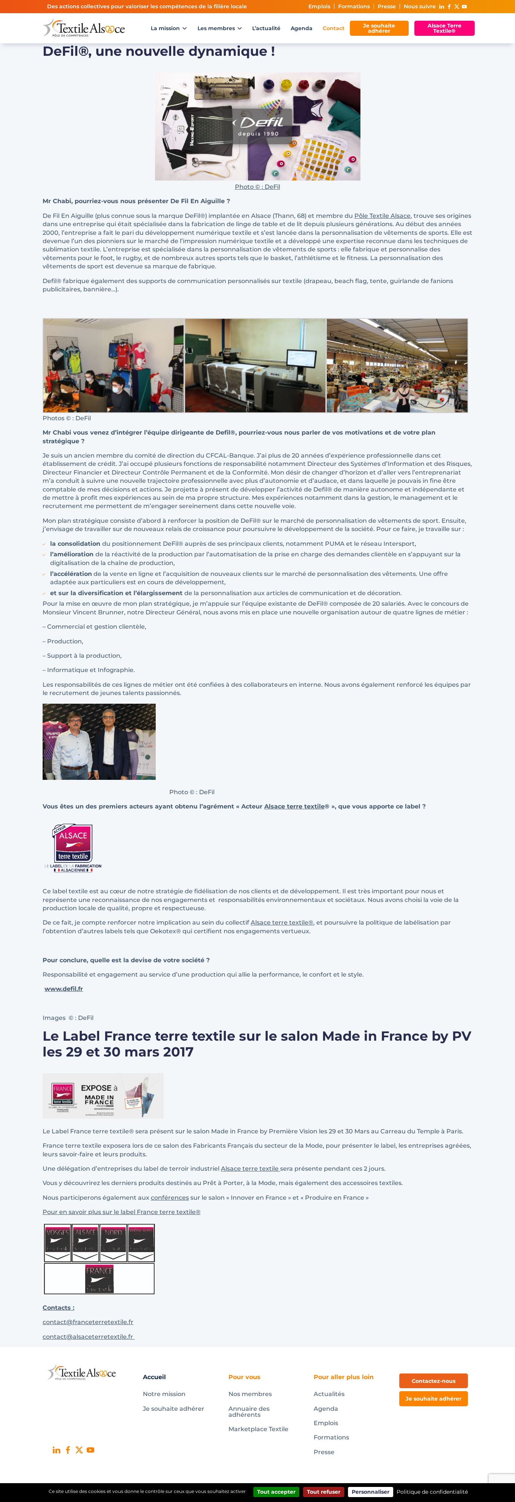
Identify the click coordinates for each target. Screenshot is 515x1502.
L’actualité (266, 28)
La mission (165, 28)
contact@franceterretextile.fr (88, 1322)
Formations (354, 6)
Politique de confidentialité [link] (432, 1491)
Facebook (449, 6)
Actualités (329, 1394)
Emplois (319, 6)
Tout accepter (276, 1491)
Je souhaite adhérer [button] (433, 1398)
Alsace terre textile (294, 806)
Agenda (302, 28)
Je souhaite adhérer (379, 28)
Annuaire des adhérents (249, 1411)
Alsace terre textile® (282, 922)
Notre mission (164, 1394)
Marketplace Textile (258, 1429)
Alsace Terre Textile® (444, 28)
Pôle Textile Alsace (382, 215)
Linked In (441, 6)
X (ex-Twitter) (456, 6)
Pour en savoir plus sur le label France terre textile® (122, 1212)
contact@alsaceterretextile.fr (89, 1336)
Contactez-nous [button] (433, 1381)
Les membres (216, 28)
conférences (170, 1197)
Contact (334, 28)
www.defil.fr (63, 988)
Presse (387, 6)
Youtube (464, 6)
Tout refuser (323, 1491)
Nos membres (250, 1394)
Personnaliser (370, 1491)
